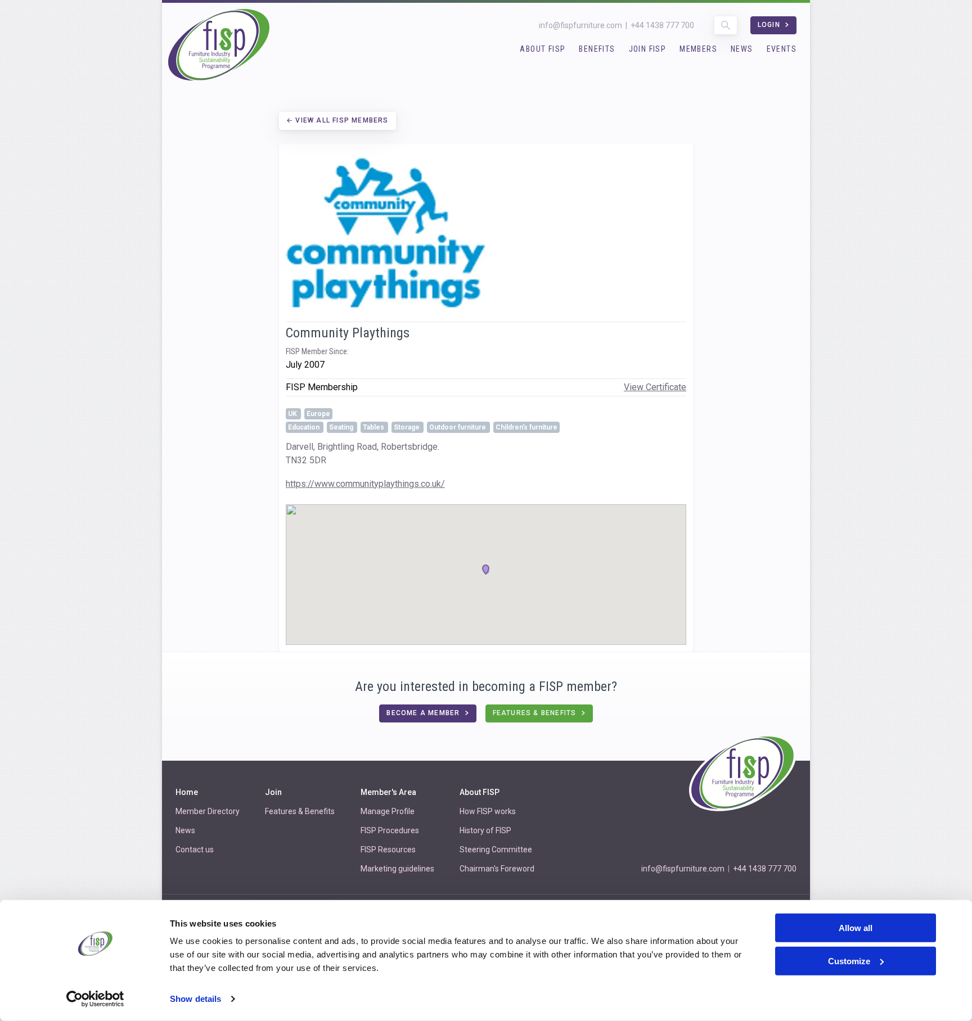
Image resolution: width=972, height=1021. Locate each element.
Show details (195, 999)
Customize (849, 961)
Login (770, 25)
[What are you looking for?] (725, 25)
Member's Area (388, 792)
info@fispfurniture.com (580, 25)
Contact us (195, 849)
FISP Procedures (390, 830)
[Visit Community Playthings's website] (486, 232)
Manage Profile (388, 811)
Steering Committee (496, 849)
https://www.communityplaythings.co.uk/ (365, 483)
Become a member (424, 713)
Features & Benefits (536, 713)
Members (698, 48)
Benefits (597, 48)
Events (781, 48)
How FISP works (488, 811)
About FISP (542, 48)
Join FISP (648, 48)
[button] (485, 569)
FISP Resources (388, 849)
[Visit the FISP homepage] (218, 45)
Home (187, 792)
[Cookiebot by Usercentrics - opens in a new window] (95, 999)
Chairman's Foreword (497, 868)
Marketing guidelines (397, 868)
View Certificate (655, 387)
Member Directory (208, 811)
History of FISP (485, 830)
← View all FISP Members (337, 120)
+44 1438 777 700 (662, 25)
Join (273, 792)
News (742, 48)
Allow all (855, 928)
